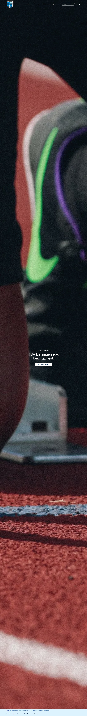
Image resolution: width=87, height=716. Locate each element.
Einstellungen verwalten (30, 713)
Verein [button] (39, 4)
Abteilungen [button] (29, 4)
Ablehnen (18, 713)
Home (20, 4)
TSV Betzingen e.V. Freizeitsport (43, 356)
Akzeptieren (9, 713)
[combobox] (68, 4)
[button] (80, 4)
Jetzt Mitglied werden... (43, 364)
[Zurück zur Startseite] (10, 4)
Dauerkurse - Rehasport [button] (50, 4)
